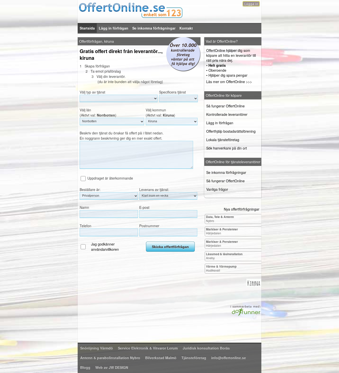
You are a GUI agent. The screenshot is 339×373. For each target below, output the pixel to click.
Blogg (85, 367)
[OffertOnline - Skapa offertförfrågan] (169, 9)
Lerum (148, 347)
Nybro (220, 219)
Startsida (87, 28)
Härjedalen (222, 231)
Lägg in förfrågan (113, 28)
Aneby (224, 256)
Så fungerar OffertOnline (225, 105)
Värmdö (96, 347)
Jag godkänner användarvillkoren (105, 247)
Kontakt (186, 28)
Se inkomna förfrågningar (153, 28)
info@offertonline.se (228, 357)
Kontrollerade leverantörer (226, 114)
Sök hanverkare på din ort (226, 148)
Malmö (160, 357)
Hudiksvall (221, 268)
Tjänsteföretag (193, 357)
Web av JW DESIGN (111, 367)
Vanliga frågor (217, 189)
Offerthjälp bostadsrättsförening (231, 131)
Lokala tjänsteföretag (222, 139)
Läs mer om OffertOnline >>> (229, 81)
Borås (206, 347)
